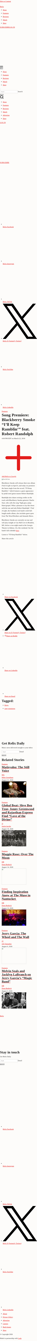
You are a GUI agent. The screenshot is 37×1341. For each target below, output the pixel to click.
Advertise (6, 115)
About (5, 1314)
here (17, 530)
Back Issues (7, 1327)
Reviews (6, 16)
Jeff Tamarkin (7, 944)
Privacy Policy (8, 1317)
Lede (20, 1338)
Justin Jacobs (6, 826)
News (5, 10)
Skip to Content (5, 1)
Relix (2, 6)
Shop (4, 23)
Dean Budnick (7, 864)
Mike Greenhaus (7, 777)
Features (6, 13)
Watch (5, 20)
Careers (5, 1324)
